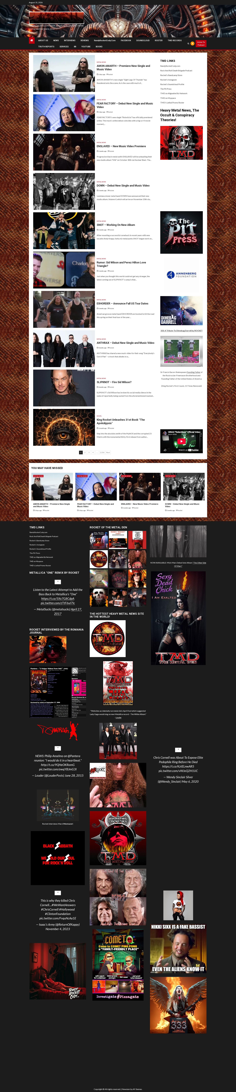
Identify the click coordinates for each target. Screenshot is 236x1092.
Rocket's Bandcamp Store (171, 75)
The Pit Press (165, 89)
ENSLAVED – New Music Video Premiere (121, 146)
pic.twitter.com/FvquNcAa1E (57, 918)
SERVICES (64, 46)
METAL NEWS (101, 62)
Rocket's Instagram (168, 80)
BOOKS (99, 46)
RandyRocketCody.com (105, 40)
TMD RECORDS (175, 40)
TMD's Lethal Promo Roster (172, 102)
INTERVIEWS (69, 40)
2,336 (102, 452)
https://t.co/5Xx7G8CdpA (57, 598)
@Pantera (74, 756)
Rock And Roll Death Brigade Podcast (176, 70)
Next (108, 452)
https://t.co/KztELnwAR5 (178, 766)
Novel (99, 416)
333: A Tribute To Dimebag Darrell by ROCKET (182, 330)
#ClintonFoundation (58, 914)
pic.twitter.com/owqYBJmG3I (58, 769)
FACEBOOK (126, 40)
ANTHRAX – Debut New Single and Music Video (125, 342)
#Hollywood (67, 909)
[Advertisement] (181, 408)
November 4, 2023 (58, 929)
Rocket (110, 74)
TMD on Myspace (168, 98)
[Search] (188, 43)
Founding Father (193, 372)
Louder (119, 717)
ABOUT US (43, 40)
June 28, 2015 (74, 775)
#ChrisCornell (50, 909)
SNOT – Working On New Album (116, 224)
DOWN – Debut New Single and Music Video (123, 185)
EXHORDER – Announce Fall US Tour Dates (122, 303)
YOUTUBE (85, 46)
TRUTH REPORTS (46, 46)
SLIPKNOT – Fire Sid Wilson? (114, 382)
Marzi (65, 824)
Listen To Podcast (201, 43)
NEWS (56, 40)
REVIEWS (85, 40)
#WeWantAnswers (64, 905)
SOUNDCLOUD (143, 40)
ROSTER (158, 40)
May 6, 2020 (190, 781)
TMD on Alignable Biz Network (173, 93)
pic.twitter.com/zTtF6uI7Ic (58, 603)
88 (75, 46)
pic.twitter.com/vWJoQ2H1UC (178, 771)
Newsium (126, 1089)
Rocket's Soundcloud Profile (172, 84)
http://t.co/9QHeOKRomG (58, 765)
